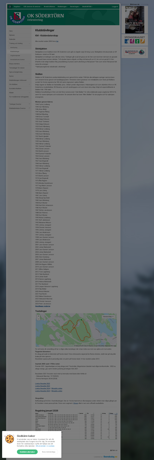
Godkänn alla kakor (27, 452)
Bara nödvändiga (48, 452)
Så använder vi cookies (45, 446)
